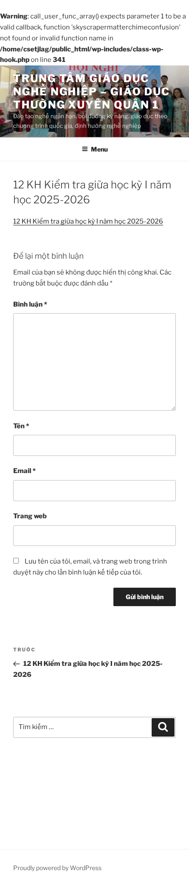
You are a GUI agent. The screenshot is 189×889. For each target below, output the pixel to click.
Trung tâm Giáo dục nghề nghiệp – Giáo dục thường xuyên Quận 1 (91, 91)
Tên (21, 426)
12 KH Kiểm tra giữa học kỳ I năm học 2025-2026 (88, 221)
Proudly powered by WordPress (57, 867)
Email (24, 471)
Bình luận (30, 304)
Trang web (30, 516)
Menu (99, 149)
